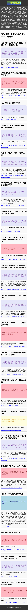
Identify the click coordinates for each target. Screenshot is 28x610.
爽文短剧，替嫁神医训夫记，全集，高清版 (11, 430)
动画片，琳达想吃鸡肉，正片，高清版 (17, 12)
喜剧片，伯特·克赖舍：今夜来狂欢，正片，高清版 (13, 602)
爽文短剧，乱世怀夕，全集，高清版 (9, 405)
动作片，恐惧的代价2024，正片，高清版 (10, 231)
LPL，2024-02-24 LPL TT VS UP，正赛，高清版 (12, 205)
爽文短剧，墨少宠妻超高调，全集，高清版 (12, 15)
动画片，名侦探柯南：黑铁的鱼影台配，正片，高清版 (13, 289)
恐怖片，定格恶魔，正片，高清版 (9, 576)
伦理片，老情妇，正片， (7, 526)
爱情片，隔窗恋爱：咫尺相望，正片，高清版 (11, 488)
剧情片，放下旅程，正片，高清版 (12, 19)
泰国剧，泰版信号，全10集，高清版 (9, 67)
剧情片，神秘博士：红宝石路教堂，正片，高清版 (12, 316)
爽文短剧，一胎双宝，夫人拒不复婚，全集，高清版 (13, 346)
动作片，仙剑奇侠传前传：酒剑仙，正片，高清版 (14, 13)
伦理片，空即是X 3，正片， (14, 23)
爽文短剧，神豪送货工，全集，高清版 (14, 8)
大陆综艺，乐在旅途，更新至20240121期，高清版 (13, 259)
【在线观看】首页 (6, 7)
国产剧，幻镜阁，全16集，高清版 (9, 119)
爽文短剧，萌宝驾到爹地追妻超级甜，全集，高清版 (13, 374)
